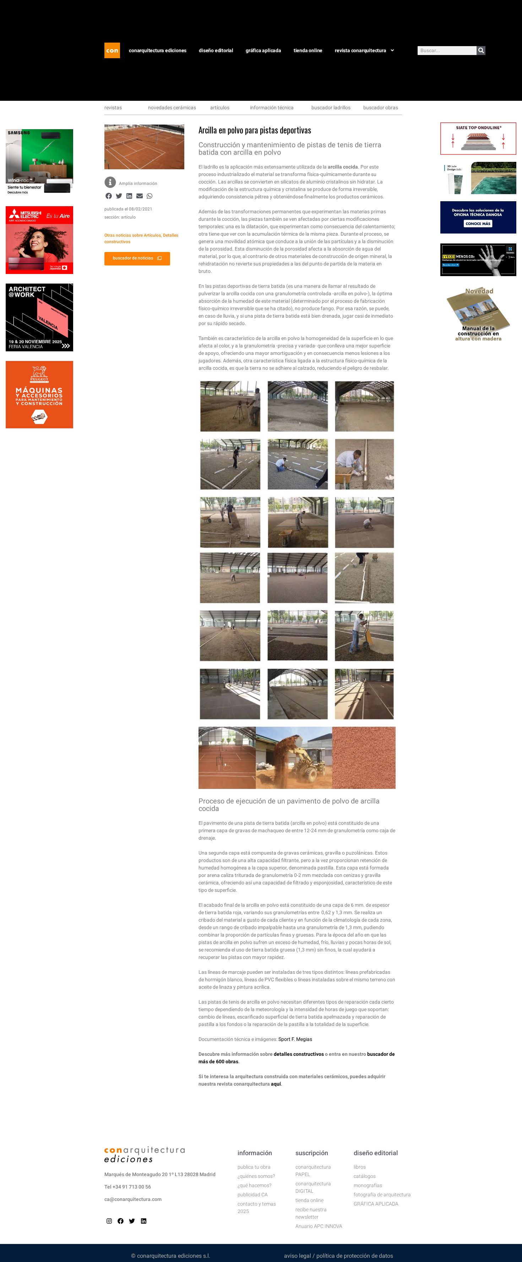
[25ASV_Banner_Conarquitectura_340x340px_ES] (39, 349)
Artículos (152, 235)
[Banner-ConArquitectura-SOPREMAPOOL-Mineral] (478, 192)
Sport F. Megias (295, 1039)
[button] (108, 196)
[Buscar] (481, 50)
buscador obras (380, 107)
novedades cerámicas (172, 107)
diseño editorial (216, 50)
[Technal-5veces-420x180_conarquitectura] (478, 274)
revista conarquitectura (360, 50)
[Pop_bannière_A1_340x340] (39, 426)
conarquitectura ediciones (157, 50)
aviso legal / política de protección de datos (338, 1255)
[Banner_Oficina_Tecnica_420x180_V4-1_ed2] (478, 231)
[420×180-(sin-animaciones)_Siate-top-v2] (478, 152)
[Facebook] (120, 1221)
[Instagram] (109, 1221)
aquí (276, 1084)
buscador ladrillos (330, 107)
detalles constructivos (299, 1054)
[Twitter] (132, 1221)
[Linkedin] (143, 1221)
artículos (219, 107)
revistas (113, 107)
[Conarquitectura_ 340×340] (39, 271)
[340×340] (39, 194)
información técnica (272, 107)
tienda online (308, 50)
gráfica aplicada (263, 50)
